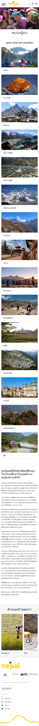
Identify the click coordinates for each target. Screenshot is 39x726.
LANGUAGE (7, 688)
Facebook (8, 698)
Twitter (7, 705)
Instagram (8, 702)
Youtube (7, 709)
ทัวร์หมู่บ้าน (5, 653)
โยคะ (25, 653)
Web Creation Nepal (13, 715)
